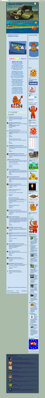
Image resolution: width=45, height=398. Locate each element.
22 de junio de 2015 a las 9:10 (15, 216)
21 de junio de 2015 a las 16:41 (19, 153)
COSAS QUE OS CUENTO (33, 253)
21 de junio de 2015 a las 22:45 (14, 197)
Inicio (17, 290)
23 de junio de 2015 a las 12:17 (18, 263)
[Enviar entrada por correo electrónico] (18, 111)
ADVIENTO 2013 (14, 366)
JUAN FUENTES (11, 227)
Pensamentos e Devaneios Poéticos (33, 314)
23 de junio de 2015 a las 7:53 (20, 243)
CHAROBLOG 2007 (15, 4)
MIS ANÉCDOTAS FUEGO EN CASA (17, 357)
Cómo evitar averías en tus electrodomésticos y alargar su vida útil (34, 327)
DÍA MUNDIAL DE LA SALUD (16, 388)
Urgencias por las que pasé (35, 294)
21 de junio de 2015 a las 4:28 (17, 122)
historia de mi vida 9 (33, 245)
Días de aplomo (32, 274)
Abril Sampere (11, 116)
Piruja (10, 216)
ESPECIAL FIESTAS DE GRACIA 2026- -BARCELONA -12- (36, 255)
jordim (10, 205)
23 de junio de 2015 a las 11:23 (17, 257)
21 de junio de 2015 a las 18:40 (15, 169)
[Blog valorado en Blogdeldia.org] (31, 216)
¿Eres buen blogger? (31, 217)
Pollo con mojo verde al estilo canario (36, 304)
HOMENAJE (13, 112)
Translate (35, 102)
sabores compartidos (12, 243)
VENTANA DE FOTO (11, 145)
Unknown (10, 189)
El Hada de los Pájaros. (35, 265)
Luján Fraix (10, 122)
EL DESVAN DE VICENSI (12, 153)
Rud (9, 197)
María (10, 159)
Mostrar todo (36, 336)
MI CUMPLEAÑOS (14, 384)
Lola (9, 169)
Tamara (10, 270)
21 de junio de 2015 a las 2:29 (18, 116)
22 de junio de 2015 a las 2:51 (15, 205)
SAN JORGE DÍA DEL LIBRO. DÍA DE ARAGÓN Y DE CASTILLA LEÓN (21, 362)
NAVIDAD (13, 379)
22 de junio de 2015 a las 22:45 (17, 227)
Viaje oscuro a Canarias (35, 285)
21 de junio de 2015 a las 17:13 (15, 159)
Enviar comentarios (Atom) (15, 292)
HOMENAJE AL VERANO (13, 36)
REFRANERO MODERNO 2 (15, 375)
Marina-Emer (11, 257)
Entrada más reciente (10, 290)
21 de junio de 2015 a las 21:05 (16, 189)
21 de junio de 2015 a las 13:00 (19, 145)
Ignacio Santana (11, 263)
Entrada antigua (24, 290)
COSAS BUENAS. (35, 237)
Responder (10, 127)
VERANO (16, 112)
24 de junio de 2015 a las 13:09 (16, 270)
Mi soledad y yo (32, 302)
